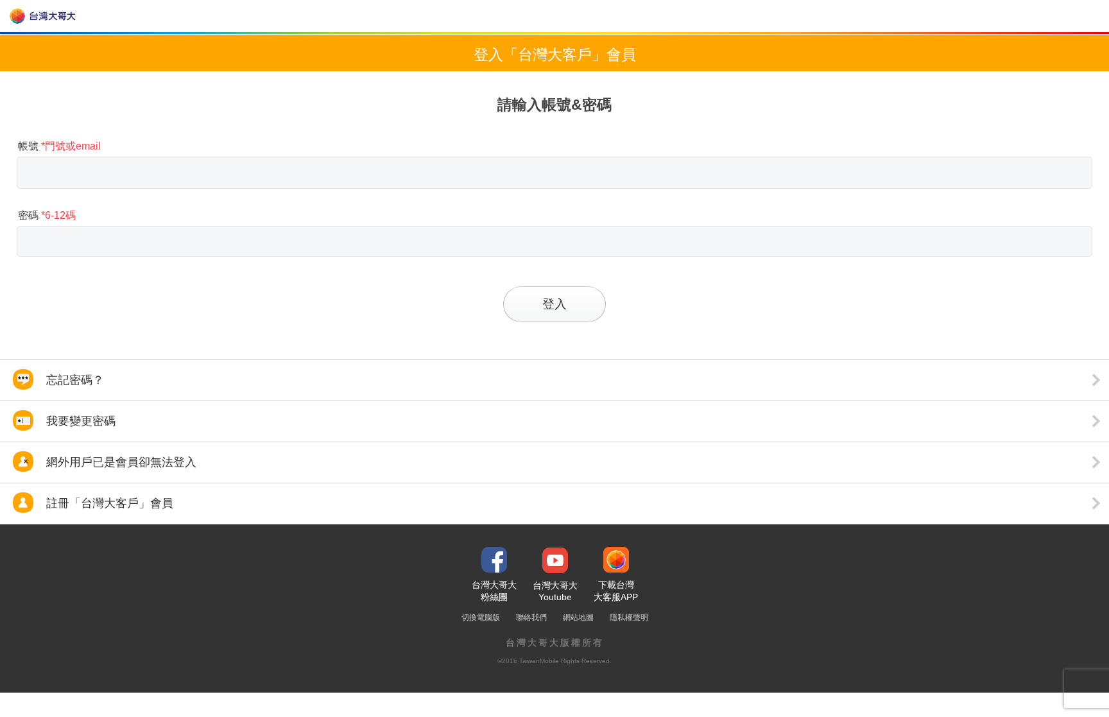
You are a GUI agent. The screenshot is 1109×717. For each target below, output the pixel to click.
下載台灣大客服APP (616, 591)
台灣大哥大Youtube (555, 591)
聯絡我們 (531, 617)
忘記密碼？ (73, 380)
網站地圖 (578, 617)
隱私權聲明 (629, 617)
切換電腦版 (480, 617)
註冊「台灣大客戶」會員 (108, 503)
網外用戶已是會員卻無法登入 (119, 462)
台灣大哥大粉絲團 (494, 591)
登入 (554, 304)
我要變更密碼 (79, 421)
